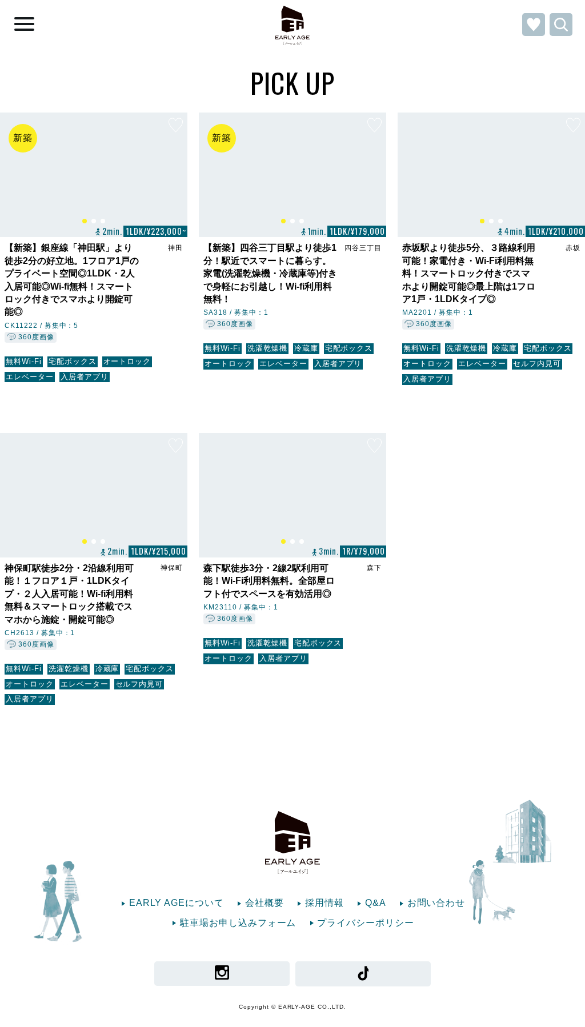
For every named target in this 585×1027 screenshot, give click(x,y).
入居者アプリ (85, 376)
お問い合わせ (436, 903)
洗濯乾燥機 (267, 348)
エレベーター (30, 376)
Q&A (375, 903)
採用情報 (324, 903)
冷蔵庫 (306, 348)
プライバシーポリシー (365, 923)
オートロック (127, 361)
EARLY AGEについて (176, 903)
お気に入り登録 (176, 126)
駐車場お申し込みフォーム (238, 923)
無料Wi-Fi (24, 361)
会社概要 (264, 903)
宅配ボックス (73, 361)
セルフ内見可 (537, 363)
